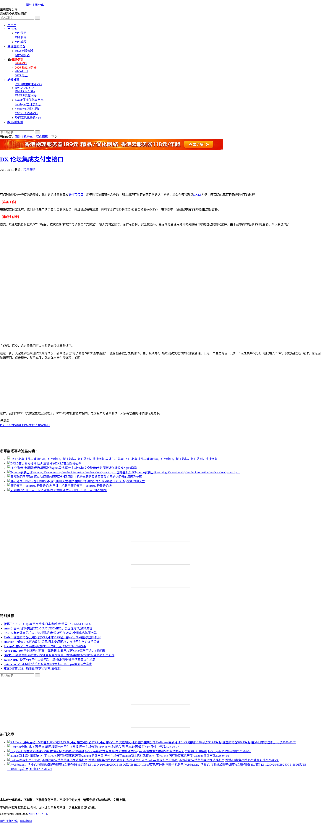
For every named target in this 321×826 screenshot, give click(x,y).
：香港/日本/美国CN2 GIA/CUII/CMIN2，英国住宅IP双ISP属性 (48, 628)
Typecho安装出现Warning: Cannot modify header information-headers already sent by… (187, 472)
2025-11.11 (21, 71)
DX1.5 (197, 194)
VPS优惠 (20, 33)
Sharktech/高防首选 (27, 108)
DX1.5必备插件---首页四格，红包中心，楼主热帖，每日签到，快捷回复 (170, 459)
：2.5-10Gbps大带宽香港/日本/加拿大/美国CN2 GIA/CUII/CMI (48, 624)
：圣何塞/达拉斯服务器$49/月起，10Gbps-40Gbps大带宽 (48, 664)
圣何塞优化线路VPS (28, 117)
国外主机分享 (35, 5)
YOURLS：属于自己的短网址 (87, 490)
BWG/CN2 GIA (25, 87)
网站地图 (26, 821)
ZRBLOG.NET (37, 813)
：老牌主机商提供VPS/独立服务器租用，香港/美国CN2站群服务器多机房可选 (59, 655)
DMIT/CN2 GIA (25, 91)
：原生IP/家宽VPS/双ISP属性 (32, 668)
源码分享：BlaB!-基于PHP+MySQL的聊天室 (116, 481)
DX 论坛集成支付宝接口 (32, 159)
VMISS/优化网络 (26, 95)
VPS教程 (20, 41)
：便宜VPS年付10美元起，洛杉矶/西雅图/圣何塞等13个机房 (49, 659)
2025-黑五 (21, 75)
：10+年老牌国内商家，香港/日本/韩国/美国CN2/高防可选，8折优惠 (54, 650)
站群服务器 (22, 55)
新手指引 (15, 122)
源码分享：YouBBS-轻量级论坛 (91, 485)
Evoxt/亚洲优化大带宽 (29, 99)
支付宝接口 (75, 194)
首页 (11, 25)
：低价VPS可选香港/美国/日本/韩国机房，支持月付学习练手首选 (51, 641)
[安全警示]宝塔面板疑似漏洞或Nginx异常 (110, 467)
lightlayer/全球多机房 (28, 104)
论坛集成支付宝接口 (36, 425)
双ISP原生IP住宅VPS (28, 84)
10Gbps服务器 (24, 50)
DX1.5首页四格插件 (68, 463)
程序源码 (42, 136)
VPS (12, 28)
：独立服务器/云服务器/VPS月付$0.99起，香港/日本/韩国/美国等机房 (52, 637)
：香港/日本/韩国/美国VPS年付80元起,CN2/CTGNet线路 (45, 646)
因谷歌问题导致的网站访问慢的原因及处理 (114, 476)
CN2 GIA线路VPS (26, 113)
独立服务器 (16, 46)
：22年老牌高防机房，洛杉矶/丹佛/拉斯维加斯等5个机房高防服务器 (50, 632)
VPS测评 (20, 37)
